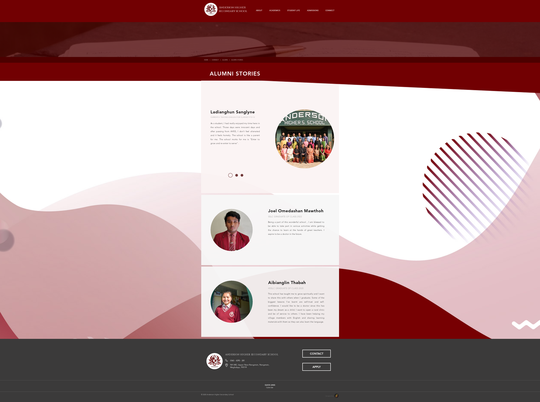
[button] (259, 9)
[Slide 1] (230, 175)
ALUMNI (225, 60)
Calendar (269, 387)
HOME (206, 60)
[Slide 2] (236, 175)
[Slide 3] (242, 175)
